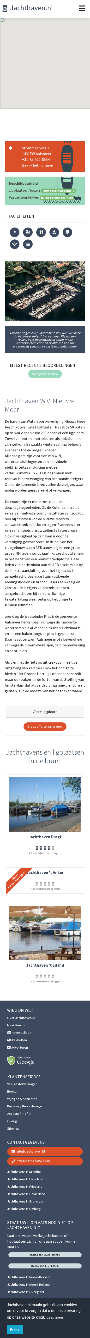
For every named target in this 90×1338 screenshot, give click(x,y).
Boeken (12, 1091)
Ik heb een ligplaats (45, 1266)
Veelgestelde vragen (22, 1084)
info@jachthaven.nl (30, 1151)
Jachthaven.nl (31, 7)
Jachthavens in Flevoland (25, 1179)
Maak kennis (16, 1025)
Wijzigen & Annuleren (22, 1099)
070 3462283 (33, 1161)
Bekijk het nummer (38, 165)
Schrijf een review (45, 374)
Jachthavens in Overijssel (25, 1292)
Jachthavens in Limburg (24, 1209)
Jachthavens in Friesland (24, 1186)
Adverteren (19, 1047)
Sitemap (13, 1128)
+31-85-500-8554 (36, 159)
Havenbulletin (21, 1032)
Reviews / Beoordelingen (25, 1106)
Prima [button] (14, 1329)
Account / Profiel (19, 1113)
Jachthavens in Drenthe (24, 1172)
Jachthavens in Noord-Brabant (28, 1277)
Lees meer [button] (55, 1317)
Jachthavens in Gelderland (26, 1194)
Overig (12, 1121)
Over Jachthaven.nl (21, 1018)
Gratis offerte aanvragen (45, 726)
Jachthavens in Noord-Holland (28, 1284)
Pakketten (19, 1040)
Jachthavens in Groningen (25, 1201)
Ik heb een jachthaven (45, 1254)
